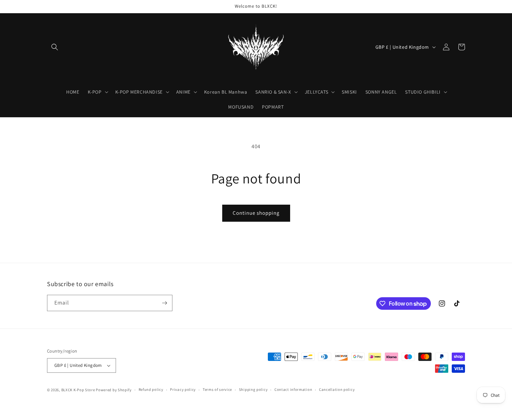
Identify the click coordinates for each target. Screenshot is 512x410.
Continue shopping (256, 213)
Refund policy (151, 389)
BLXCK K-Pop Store (78, 389)
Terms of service (217, 389)
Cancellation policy (337, 389)
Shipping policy (253, 389)
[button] (54, 47)
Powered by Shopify (114, 389)
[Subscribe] (164, 303)
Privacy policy (183, 389)
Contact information (293, 389)
